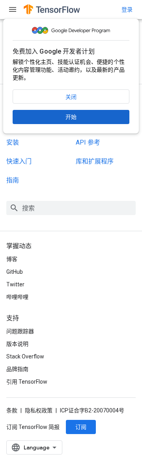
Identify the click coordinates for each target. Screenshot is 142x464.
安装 (12, 142)
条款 (11, 410)
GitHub (14, 272)
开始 (71, 117)
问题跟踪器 (20, 331)
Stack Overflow (25, 356)
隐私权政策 (38, 410)
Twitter (15, 284)
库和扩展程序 (95, 161)
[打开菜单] (13, 9)
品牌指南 (17, 369)
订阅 (80, 427)
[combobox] (71, 208)
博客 (11, 259)
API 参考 (88, 142)
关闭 (71, 96)
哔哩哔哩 (17, 297)
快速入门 (19, 161)
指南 (12, 180)
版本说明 (17, 344)
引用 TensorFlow (26, 382)
